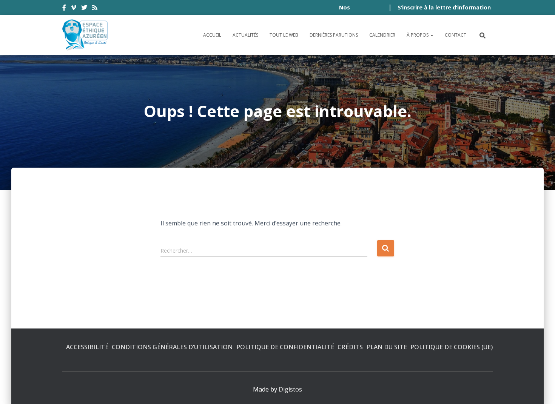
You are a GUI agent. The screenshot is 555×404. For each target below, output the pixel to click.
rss (94, 8)
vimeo (73, 8)
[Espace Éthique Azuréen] (85, 35)
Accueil (212, 35)
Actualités (245, 35)
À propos (418, 35)
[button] (431, 35)
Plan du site (387, 347)
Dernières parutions (334, 35)
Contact (455, 35)
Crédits (350, 347)
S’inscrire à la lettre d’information (444, 7)
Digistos (290, 389)
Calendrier (382, 35)
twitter (84, 8)
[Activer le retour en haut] (540, 388)
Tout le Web (284, 35)
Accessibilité (87, 347)
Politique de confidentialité (285, 347)
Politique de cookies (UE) (451, 347)
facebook (64, 8)
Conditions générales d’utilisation (172, 347)
